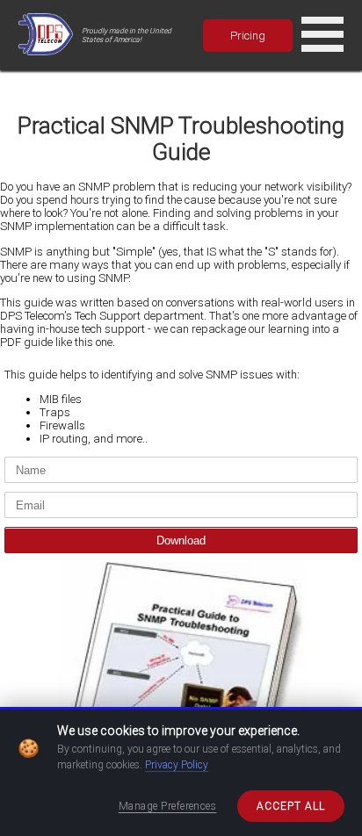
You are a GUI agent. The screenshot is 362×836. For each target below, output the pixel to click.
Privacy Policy (176, 765)
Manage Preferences (168, 806)
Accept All (291, 806)
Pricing (247, 35)
